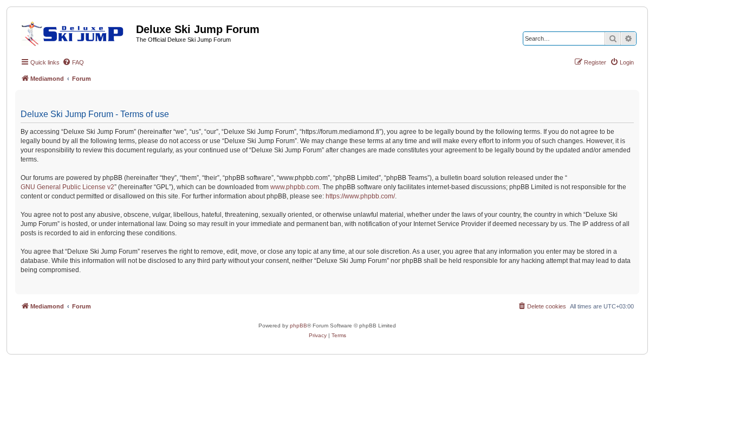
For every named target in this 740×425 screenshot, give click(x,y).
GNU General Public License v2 (67, 187)
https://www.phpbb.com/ (360, 196)
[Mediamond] (75, 32)
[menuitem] (73, 62)
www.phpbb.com (294, 187)
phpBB (298, 326)
